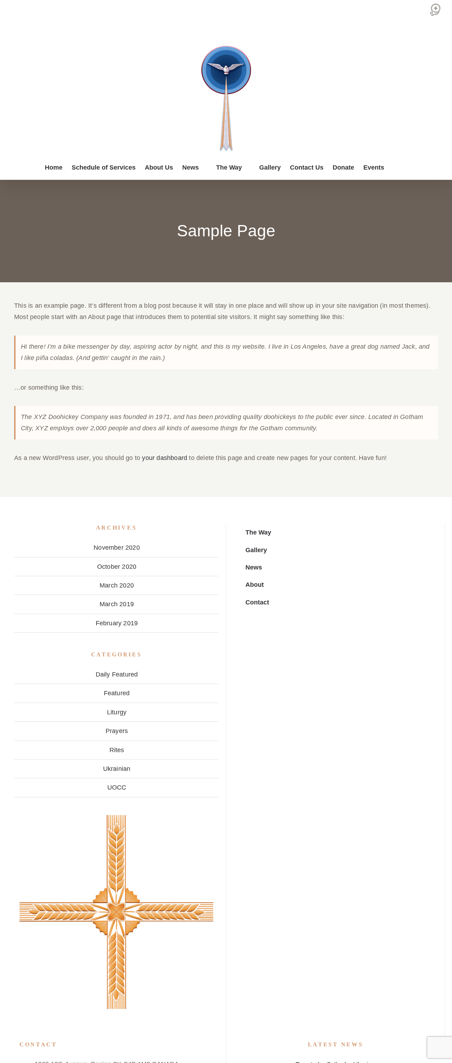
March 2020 (117, 585)
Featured (117, 693)
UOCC (116, 787)
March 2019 (117, 604)
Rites (116, 750)
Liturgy (116, 712)
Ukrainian (117, 768)
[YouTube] (32, 1032)
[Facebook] (21, 1032)
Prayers (117, 730)
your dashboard (164, 457)
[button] (395, 167)
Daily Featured (117, 674)
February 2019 (117, 623)
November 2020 (117, 547)
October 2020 (116, 566)
